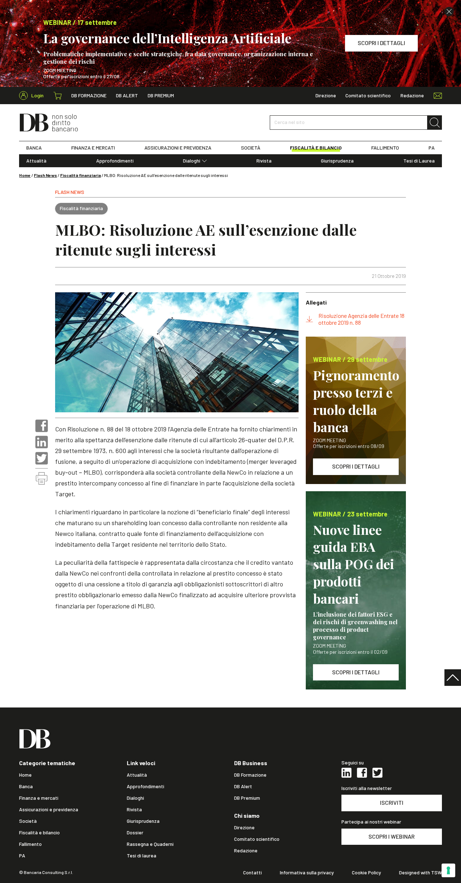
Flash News (45, 175)
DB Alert (127, 95)
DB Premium (161, 95)
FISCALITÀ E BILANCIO (316, 148)
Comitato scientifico (368, 95)
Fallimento (30, 844)
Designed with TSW (420, 872)
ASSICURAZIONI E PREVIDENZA (177, 148)
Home (25, 175)
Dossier (135, 832)
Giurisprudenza (337, 161)
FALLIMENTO (385, 148)
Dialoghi (191, 161)
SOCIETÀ (250, 148)
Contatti (252, 872)
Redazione (412, 95)
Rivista (264, 161)
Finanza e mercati (38, 798)
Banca (26, 786)
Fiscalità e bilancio (39, 832)
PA (432, 148)
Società (28, 821)
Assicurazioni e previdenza (48, 809)
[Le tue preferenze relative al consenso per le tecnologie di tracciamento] (448, 870)
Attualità (36, 161)
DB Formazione (89, 95)
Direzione (325, 95)
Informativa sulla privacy (307, 872)
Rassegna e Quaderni (150, 844)
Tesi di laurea (141, 855)
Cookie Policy (366, 872)
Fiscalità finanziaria (80, 175)
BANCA (34, 148)
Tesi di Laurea (419, 161)
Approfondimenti (115, 161)
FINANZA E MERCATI (93, 148)
